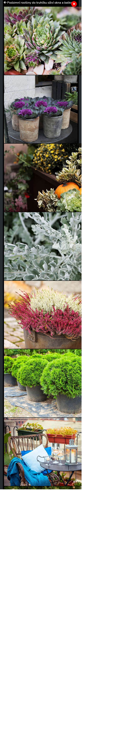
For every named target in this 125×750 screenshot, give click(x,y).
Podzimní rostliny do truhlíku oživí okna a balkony (41, 3)
